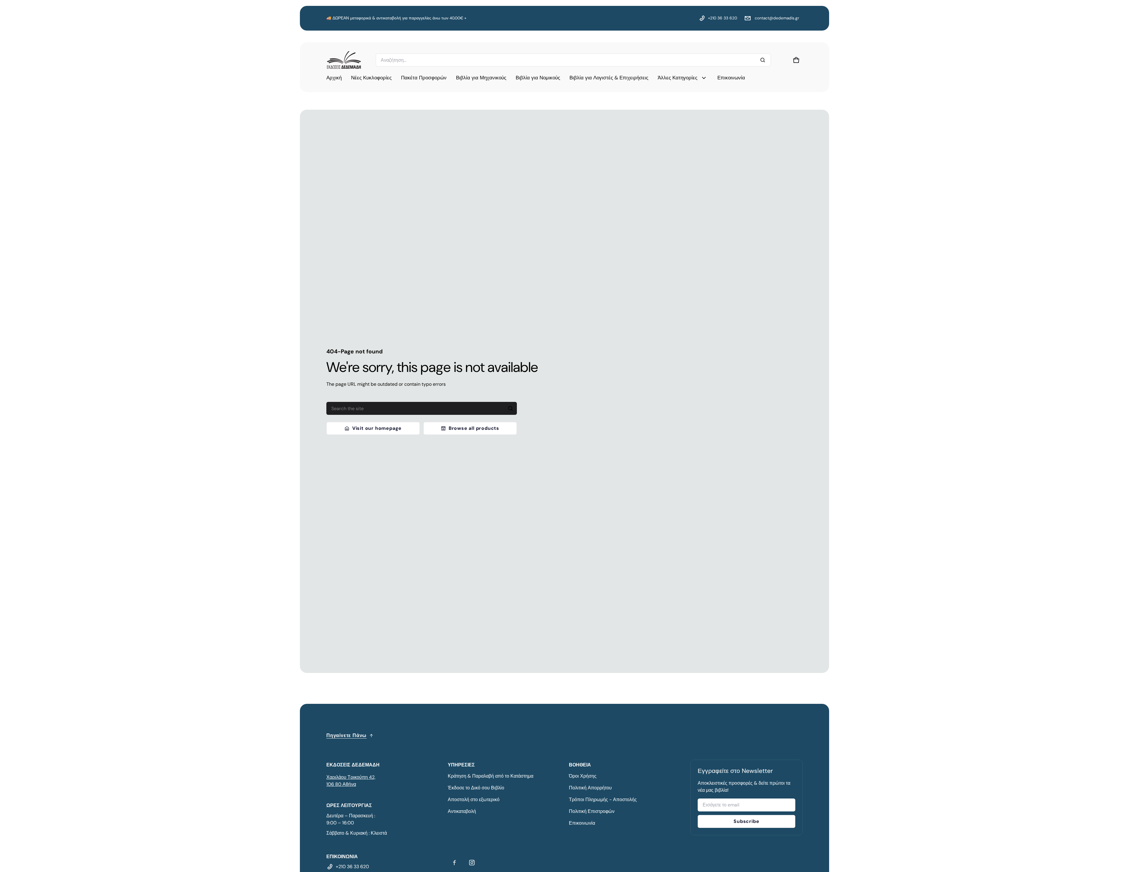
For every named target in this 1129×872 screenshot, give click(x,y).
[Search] (510, 408)
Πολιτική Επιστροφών (591, 811)
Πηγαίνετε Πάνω (346, 735)
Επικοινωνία (582, 823)
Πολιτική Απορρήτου (590, 788)
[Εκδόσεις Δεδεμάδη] (344, 60)
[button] (796, 60)
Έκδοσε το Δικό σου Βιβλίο (476, 788)
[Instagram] (471, 862)
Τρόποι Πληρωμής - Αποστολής (603, 799)
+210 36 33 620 (722, 18)
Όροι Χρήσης (583, 776)
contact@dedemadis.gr (776, 18)
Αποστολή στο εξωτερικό (474, 799)
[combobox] (573, 60)
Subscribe (746, 821)
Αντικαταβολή (462, 811)
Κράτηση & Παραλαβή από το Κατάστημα (490, 776)
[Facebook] (454, 862)
